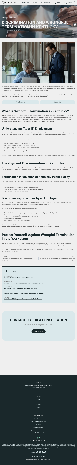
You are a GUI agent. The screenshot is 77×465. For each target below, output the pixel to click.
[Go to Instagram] (40, 452)
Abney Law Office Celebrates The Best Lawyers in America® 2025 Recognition (19, 258)
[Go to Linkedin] (43, 452)
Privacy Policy (35, 456)
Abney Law (31, 95)
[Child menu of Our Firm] (35, 3)
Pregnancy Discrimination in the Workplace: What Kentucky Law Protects (23, 283)
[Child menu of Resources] (47, 3)
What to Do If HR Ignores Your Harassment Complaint (18, 278)
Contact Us (70, 2)
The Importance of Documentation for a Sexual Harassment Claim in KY (57, 258)
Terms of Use (42, 456)
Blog (41, 2)
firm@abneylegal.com (40, 387)
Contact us (69, 249)
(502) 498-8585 (61, 2)
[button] (75, 25)
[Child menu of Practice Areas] (26, 3)
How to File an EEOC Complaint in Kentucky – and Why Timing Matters (23, 299)
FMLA (14, 286)
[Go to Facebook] (37, 452)
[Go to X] (45, 452)
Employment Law (8, 276)
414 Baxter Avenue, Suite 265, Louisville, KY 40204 (40, 385)
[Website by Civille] (38, 439)
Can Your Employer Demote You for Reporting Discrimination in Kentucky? (24, 293)
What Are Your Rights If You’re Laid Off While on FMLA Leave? (20, 288)
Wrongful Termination (9, 17)
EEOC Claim (6, 297)
